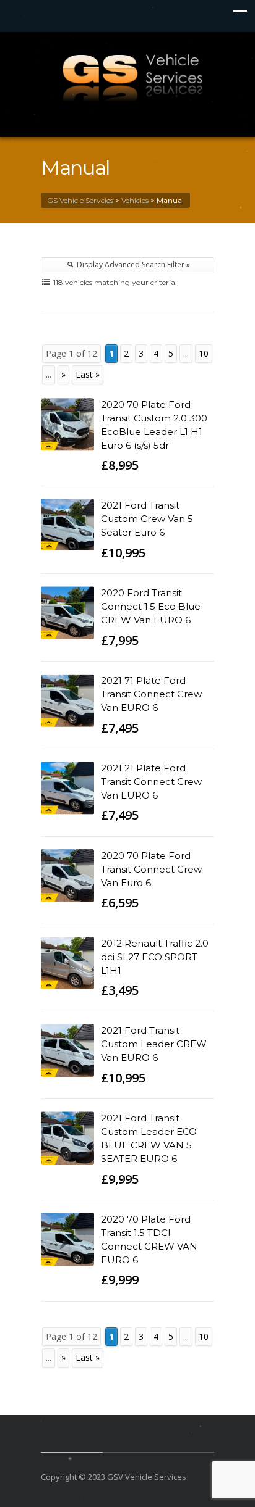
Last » (88, 374)
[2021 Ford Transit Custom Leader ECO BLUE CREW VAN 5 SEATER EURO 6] (67, 1137)
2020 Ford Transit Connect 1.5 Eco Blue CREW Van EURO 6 (151, 606)
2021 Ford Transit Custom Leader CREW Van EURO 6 (154, 1043)
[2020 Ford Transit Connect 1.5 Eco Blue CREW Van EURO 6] (67, 612)
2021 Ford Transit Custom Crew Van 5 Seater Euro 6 (147, 518)
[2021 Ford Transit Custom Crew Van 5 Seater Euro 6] (67, 525)
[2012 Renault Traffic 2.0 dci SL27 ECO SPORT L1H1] (67, 963)
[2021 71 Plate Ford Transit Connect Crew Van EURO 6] (67, 700)
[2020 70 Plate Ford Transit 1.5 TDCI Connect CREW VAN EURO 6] (67, 1239)
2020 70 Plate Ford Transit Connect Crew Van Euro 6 (151, 869)
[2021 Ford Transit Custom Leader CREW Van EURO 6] (67, 1050)
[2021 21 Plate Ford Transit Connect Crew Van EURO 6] (67, 788)
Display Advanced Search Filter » (132, 264)
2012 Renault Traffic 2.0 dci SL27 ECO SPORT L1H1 (155, 956)
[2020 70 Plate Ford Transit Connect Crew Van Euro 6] (67, 875)
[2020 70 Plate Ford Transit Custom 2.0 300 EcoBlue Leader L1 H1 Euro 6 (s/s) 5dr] (67, 424)
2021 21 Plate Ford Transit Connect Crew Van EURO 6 (151, 781)
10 (204, 353)
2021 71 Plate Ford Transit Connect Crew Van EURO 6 (151, 694)
